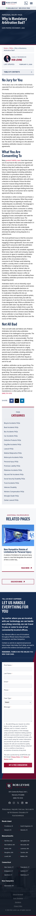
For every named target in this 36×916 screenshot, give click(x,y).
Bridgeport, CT (8, 871)
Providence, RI (8, 826)
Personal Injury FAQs (11, 462)
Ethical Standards (18, 894)
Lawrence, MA (24, 848)
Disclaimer (18, 902)
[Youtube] (26, 803)
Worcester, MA (24, 845)
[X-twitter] (18, 803)
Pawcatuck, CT (24, 867)
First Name (8, 665)
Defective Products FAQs (12, 440)
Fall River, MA (8, 841)
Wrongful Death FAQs (11, 496)
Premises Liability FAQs (12, 466)
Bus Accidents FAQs (11, 432)
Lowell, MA (7, 856)
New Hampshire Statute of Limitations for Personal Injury (17, 550)
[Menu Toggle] (31, 3)
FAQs (11, 48)
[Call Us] (26, 3)
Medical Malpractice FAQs (13, 453)
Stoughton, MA (8, 852)
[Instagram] (14, 803)
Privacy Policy (15, 757)
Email (6, 682)
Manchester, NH (9, 886)
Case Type (8, 698)
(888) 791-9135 (7, 393)
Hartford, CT (24, 871)
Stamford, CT (8, 875)
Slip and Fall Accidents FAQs (14, 474)
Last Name (8, 673)
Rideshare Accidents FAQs (13, 470)
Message (7, 707)
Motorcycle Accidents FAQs (13, 457)
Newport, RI (7, 830)
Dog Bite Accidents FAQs (12, 444)
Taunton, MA (24, 852)
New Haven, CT (9, 867)
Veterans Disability (10, 487)
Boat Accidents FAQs (11, 427)
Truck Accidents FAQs (11, 483)
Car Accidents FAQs (11, 436)
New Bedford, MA (9, 845)
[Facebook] (9, 803)
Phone (6, 690)
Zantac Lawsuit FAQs (11, 500)
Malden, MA (23, 856)
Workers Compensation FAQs (14, 492)
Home (6, 48)
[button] (11, 401)
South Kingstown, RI (26, 826)
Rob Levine (17, 59)
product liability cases (13, 160)
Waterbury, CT (24, 875)
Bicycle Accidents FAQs (12, 423)
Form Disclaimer (18, 898)
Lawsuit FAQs (8, 449)
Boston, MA (7, 848)
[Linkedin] (22, 803)
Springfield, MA (24, 841)
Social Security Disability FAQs (14, 479)
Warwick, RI (23, 830)
